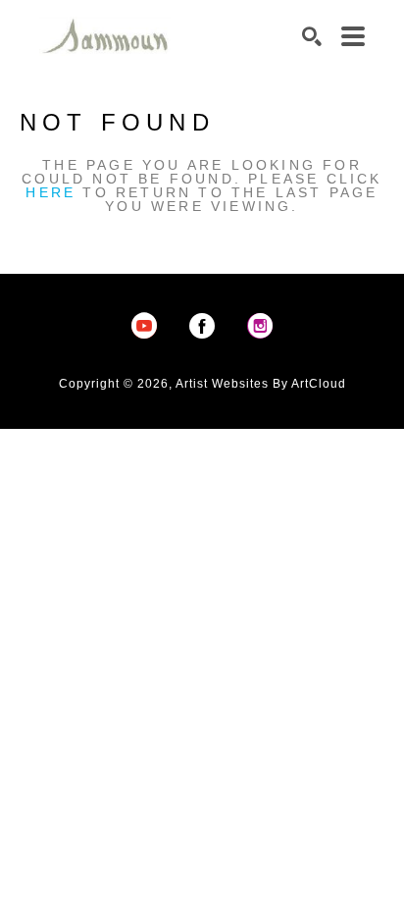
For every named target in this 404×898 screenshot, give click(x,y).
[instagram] (260, 326)
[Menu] (353, 36)
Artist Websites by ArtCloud (261, 384)
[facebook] (202, 326)
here (50, 192)
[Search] (312, 36)
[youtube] (144, 326)
